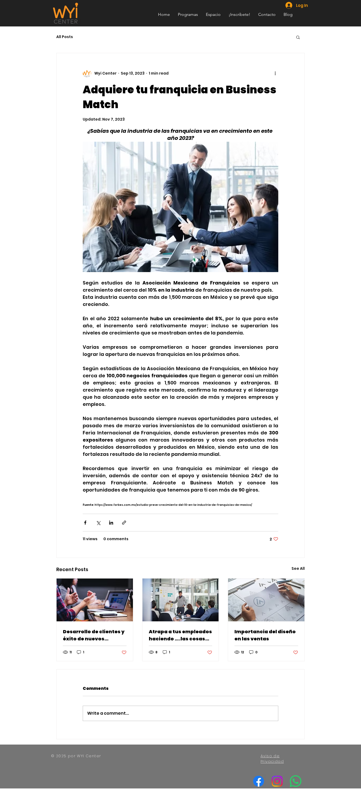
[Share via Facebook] (85, 522)
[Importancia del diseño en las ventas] (266, 600)
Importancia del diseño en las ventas (265, 635)
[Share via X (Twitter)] (98, 522)
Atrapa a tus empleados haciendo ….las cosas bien (180, 635)
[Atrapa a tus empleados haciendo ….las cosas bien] (180, 600)
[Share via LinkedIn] (111, 522)
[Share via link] (124, 522)
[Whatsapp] (295, 781)
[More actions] (275, 73)
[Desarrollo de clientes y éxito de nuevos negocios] (95, 600)
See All (298, 568)
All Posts (64, 36)
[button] (297, 37)
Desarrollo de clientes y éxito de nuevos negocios (93, 635)
